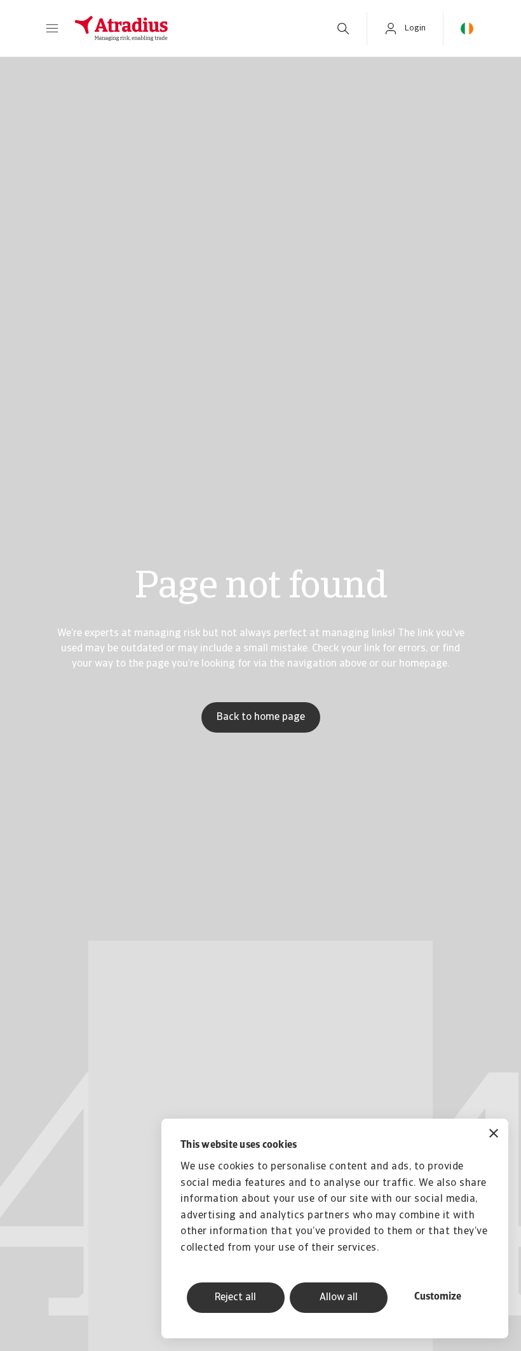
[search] (343, 29)
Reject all (235, 1298)
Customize (437, 1297)
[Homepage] (191, 28)
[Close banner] (493, 1135)
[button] (52, 29)
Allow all (339, 1298)
